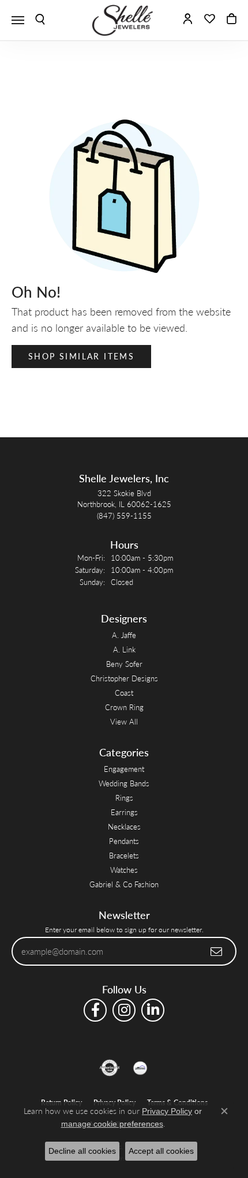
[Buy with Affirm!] (140, 1067)
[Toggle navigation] (18, 20)
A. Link (124, 649)
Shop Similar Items (81, 356)
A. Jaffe (124, 634)
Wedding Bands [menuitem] (124, 783)
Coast (124, 692)
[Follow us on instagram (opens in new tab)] (124, 1010)
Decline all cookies (82, 1151)
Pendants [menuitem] (124, 840)
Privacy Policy (167, 1111)
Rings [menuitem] (124, 797)
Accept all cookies (161, 1151)
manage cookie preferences (112, 1123)
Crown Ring (124, 706)
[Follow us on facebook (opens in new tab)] (95, 1010)
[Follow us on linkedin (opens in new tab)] (152, 1010)
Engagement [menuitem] (124, 768)
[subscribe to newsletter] (216, 951)
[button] (40, 20)
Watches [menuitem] (124, 869)
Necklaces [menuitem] (124, 826)
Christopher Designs (124, 678)
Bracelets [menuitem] (124, 855)
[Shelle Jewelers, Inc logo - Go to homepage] (124, 20)
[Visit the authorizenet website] (110, 1067)
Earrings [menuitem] (124, 811)
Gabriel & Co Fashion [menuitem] (124, 884)
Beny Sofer (124, 663)
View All (124, 721)
